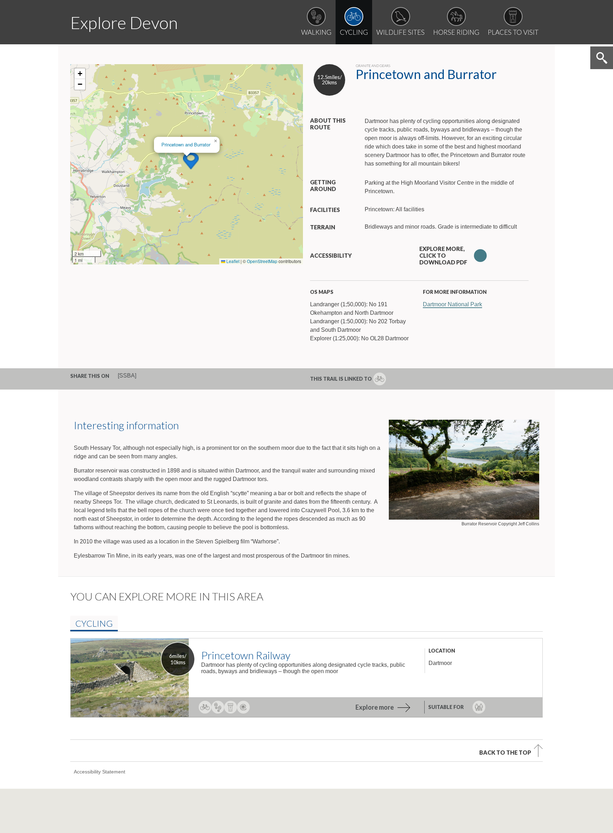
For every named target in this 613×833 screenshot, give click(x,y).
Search (601, 57)
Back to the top (505, 752)
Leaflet (232, 261)
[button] (191, 160)
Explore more (374, 707)
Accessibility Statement (99, 772)
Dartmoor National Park (452, 304)
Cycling (94, 623)
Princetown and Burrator (185, 144)
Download (480, 255)
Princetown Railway (246, 655)
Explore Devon (124, 22)
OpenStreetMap (262, 261)
